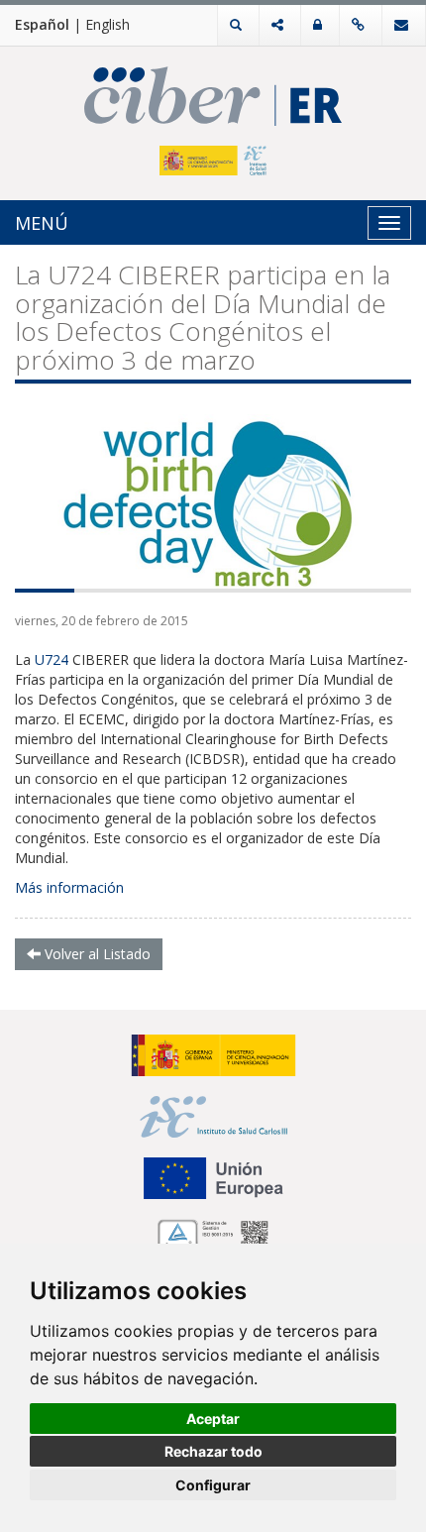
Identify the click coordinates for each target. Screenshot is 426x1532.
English (107, 24)
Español (42, 24)
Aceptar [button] (213, 1418)
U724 (51, 659)
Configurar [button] (213, 1485)
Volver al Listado (96, 953)
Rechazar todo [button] (213, 1451)
